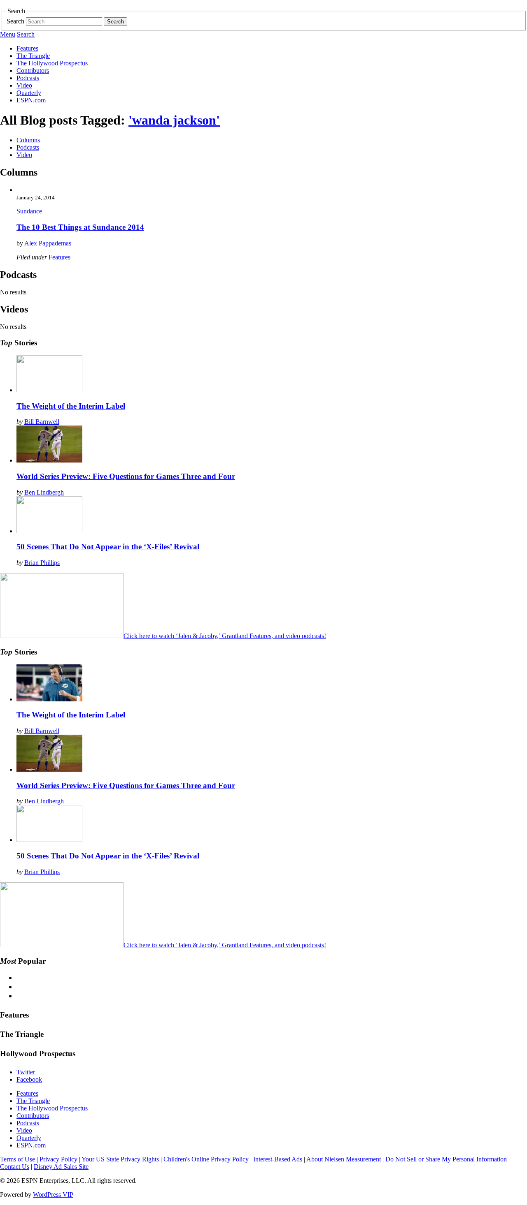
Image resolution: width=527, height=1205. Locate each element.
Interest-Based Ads (277, 1159)
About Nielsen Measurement (343, 1159)
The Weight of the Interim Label (70, 406)
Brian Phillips (42, 562)
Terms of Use (17, 1159)
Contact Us (14, 1166)
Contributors (32, 70)
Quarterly (28, 92)
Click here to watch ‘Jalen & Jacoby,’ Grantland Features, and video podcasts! (225, 635)
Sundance (29, 211)
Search (15, 21)
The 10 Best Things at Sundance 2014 (80, 227)
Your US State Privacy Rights (120, 1159)
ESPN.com (31, 100)
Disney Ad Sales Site (61, 1166)
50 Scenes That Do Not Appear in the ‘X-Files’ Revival (107, 546)
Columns (28, 139)
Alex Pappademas (47, 243)
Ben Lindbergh (44, 492)
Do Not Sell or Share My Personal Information (446, 1159)
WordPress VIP (53, 1194)
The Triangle (33, 55)
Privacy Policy (58, 1159)
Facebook (29, 1079)
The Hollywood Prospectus (52, 63)
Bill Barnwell (41, 421)
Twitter (25, 1072)
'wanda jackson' (174, 120)
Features (27, 48)
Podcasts (27, 77)
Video (24, 85)
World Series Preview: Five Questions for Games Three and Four (125, 476)
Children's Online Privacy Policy (206, 1159)
